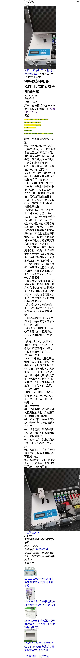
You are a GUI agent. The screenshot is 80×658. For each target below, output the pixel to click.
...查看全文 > (31, 532)
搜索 (34, 5)
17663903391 (42, 549)
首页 (26, 70)
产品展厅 (38, 70)
